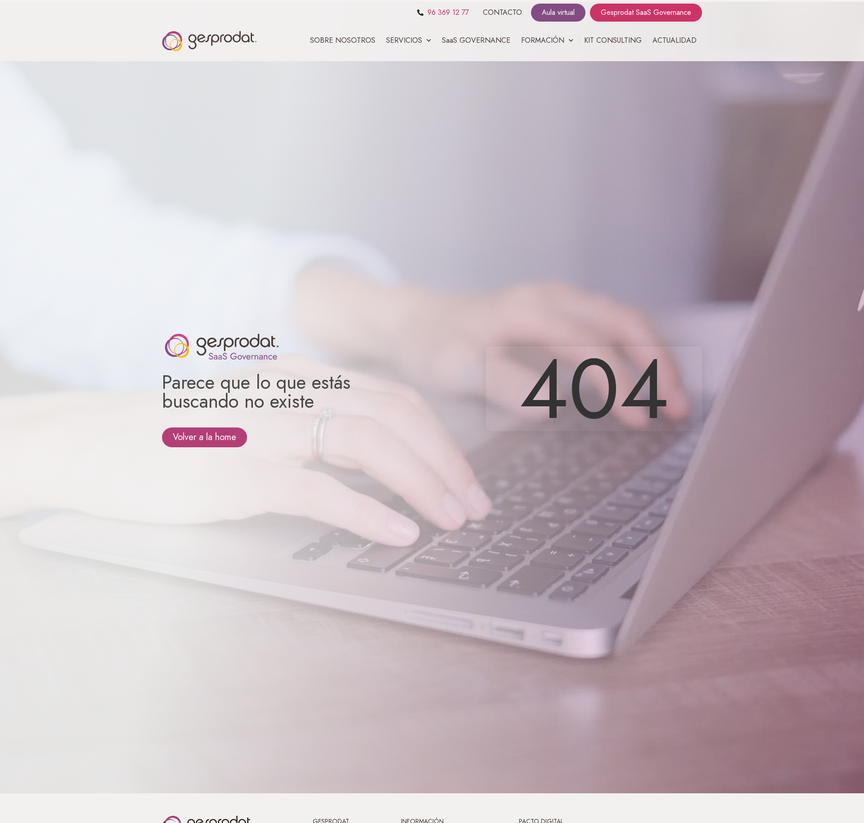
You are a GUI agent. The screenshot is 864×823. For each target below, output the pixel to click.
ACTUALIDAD (674, 40)
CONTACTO (502, 12)
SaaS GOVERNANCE (476, 40)
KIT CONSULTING (613, 40)
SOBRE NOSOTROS (342, 40)
